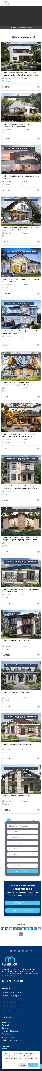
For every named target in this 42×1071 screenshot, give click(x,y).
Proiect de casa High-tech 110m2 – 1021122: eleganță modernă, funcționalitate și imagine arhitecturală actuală (20, 74)
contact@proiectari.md (21, 910)
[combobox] (22, 832)
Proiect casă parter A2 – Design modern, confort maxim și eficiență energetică (18, 435)
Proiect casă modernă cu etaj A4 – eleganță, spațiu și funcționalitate (19, 332)
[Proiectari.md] (6, 4)
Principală (13, 27)
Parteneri (5, 1025)
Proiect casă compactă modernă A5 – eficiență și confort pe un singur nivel (20, 280)
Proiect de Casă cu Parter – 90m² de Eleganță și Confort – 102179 (20, 590)
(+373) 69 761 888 (20, 903)
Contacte (5, 1028)
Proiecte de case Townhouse (12, 1005)
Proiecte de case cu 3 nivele (12, 1002)
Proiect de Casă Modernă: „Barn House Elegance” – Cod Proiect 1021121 (18, 125)
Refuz (22, 1065)
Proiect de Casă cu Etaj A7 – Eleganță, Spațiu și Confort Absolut (20, 177)
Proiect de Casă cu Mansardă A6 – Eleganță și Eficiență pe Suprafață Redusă (20, 229)
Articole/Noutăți (7, 1034)
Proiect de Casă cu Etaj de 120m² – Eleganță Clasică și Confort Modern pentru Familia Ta (19, 487)
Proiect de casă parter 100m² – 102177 (17, 692)
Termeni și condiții (8, 1037)
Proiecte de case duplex (10, 996)
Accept (33, 1065)
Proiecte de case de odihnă (12, 1008)
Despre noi (6, 1022)
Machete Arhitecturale (10, 1031)
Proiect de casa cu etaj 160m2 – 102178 (17, 641)
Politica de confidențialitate (12, 1040)
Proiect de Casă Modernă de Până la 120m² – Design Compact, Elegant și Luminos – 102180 (20, 539)
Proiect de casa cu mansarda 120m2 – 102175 (20, 796)
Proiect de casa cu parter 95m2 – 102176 (18, 744)
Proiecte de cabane (9, 1011)
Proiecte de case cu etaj (10, 999)
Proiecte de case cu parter (11, 993)
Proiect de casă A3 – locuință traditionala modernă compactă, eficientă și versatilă (18, 384)
